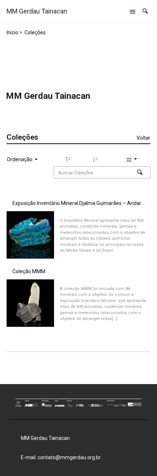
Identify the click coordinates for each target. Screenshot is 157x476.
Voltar (143, 138)
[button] (145, 11)
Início (12, 32)
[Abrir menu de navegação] (132, 11)
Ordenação (20, 159)
